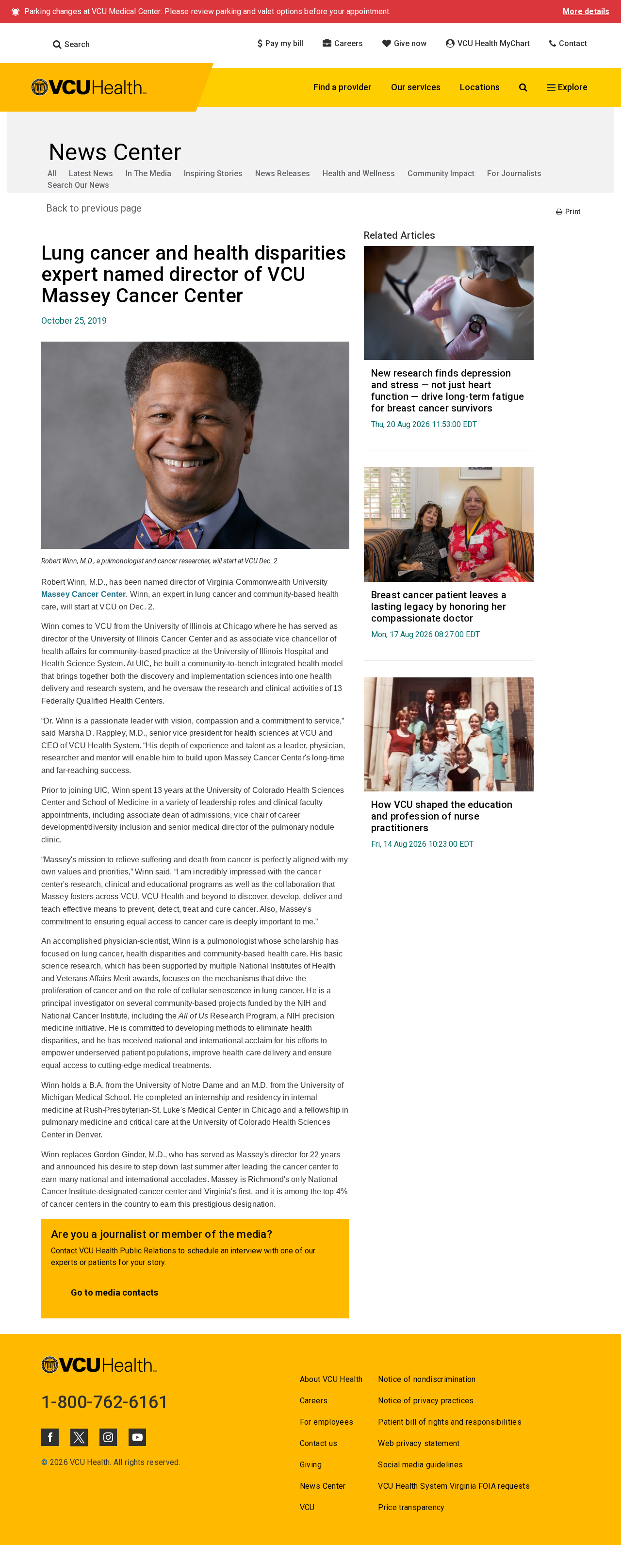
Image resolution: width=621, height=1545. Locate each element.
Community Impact (441, 173)
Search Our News (78, 185)
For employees (326, 1422)
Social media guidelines (420, 1464)
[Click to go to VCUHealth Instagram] (108, 1437)
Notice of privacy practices (426, 1400)
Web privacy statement (418, 1443)
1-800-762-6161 (104, 1402)
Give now (409, 43)
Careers (347, 43)
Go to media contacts (114, 1292)
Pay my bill (283, 43)
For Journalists (514, 173)
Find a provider (342, 87)
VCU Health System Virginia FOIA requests (454, 1486)
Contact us (318, 1443)
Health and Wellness (359, 173)
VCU (307, 1507)
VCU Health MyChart (493, 43)
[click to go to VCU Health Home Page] (89, 88)
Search (76, 44)
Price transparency (411, 1507)
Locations (480, 87)
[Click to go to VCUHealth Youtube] (137, 1437)
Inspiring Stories (213, 173)
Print (572, 211)
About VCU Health (331, 1379)
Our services (416, 87)
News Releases (282, 173)
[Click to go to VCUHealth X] (79, 1437)
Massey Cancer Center (83, 594)
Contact (572, 43)
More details (586, 11)
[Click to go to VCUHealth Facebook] (50, 1437)
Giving (311, 1464)
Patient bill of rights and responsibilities (450, 1422)
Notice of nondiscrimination (426, 1379)
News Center (323, 1486)
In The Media (148, 173)
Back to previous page (94, 208)
